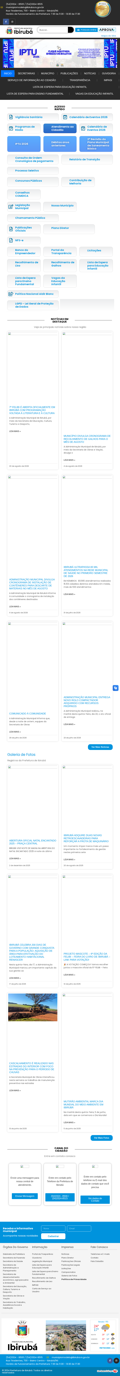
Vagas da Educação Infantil (94, 93)
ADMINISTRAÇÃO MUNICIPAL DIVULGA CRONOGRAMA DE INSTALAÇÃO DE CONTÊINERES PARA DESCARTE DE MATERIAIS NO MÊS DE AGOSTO (32, 584)
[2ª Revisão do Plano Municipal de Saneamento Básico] (83, 144)
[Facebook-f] (6, 22)
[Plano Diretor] (47, 228)
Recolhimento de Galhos (62, 263)
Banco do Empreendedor (25, 251)
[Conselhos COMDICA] (11, 194)
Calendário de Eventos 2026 (88, 117)
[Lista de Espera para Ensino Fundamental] (11, 281)
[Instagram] (12, 22)
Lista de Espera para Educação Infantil (60, 87)
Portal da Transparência (61, 251)
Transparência (80, 80)
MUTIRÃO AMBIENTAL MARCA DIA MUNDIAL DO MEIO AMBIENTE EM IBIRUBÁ (83, 1104)
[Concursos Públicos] (11, 181)
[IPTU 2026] (11, 144)
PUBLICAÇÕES (69, 73)
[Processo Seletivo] (11, 171)
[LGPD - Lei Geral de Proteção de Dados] (11, 305)
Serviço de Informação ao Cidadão (32, 80)
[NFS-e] (11, 240)
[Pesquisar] (71, 30)
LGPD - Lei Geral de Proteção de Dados (34, 305)
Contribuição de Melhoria (80, 181)
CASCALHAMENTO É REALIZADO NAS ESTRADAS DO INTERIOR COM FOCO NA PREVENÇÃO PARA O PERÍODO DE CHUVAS (31, 1068)
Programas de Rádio (25, 128)
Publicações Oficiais (23, 229)
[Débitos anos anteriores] (47, 144)
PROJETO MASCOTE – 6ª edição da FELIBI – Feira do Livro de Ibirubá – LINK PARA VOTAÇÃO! (87, 956)
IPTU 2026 (21, 144)
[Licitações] (83, 250)
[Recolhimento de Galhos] (47, 264)
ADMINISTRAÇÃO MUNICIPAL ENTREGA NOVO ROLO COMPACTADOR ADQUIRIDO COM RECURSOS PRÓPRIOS (87, 702)
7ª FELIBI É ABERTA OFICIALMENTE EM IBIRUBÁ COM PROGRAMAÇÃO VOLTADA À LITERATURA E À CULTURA (32, 410)
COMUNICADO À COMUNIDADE (27, 713)
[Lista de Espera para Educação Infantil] (83, 266)
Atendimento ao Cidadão (62, 128)
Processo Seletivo (27, 170)
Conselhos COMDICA (22, 194)
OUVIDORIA (109, 73)
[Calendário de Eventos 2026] (65, 117)
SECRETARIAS (26, 73)
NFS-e (19, 240)
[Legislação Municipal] (11, 207)
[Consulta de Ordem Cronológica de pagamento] (11, 159)
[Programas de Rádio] (11, 128)
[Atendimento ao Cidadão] (47, 128)
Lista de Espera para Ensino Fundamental (35, 93)
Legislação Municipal (22, 206)
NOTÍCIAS (90, 73)
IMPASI (108, 80)
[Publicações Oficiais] (11, 229)
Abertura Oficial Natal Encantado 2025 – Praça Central (32, 842)
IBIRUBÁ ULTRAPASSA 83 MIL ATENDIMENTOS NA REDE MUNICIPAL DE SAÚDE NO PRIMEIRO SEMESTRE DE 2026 (86, 571)
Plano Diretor (60, 228)
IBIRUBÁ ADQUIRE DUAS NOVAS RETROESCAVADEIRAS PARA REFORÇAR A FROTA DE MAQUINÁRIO (86, 838)
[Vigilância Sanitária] (11, 117)
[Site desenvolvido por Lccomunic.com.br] (107, 1371)
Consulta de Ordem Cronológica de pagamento (34, 159)
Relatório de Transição (84, 159)
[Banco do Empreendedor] (11, 252)
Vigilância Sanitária (28, 117)
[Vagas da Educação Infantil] (47, 281)
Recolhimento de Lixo (26, 263)
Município (47, 73)
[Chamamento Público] (11, 218)
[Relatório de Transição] (65, 159)
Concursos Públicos (28, 180)
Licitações (94, 250)
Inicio (8, 73)
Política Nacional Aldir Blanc (34, 294)
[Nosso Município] (47, 205)
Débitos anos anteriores (60, 143)
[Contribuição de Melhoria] (65, 182)
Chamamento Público (30, 218)
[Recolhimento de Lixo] (11, 264)
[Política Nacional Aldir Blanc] (11, 294)
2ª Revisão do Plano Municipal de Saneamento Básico (98, 143)
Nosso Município (62, 205)
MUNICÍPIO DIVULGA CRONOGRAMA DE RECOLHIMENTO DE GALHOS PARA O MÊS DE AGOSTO (87, 439)
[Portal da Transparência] (47, 252)
